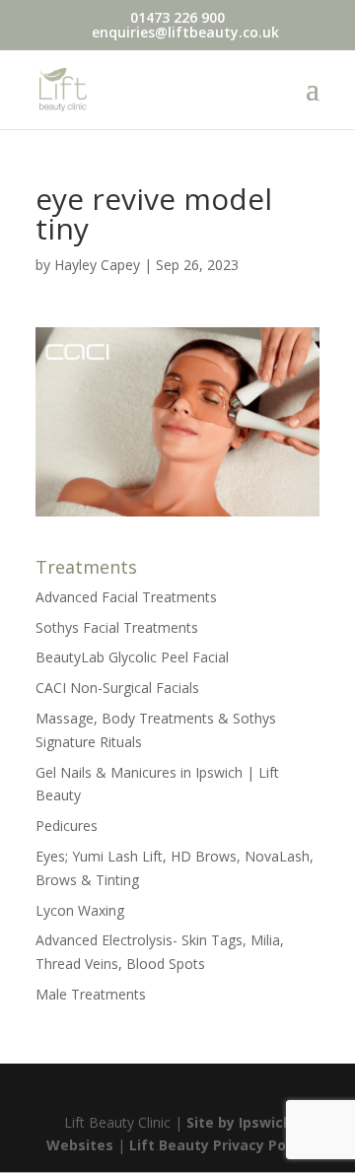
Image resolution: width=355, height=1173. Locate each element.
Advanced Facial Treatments (126, 596)
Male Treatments (91, 994)
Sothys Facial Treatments (117, 627)
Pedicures (67, 825)
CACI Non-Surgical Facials (117, 687)
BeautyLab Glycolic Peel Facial (132, 657)
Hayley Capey (97, 264)
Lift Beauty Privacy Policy (219, 1145)
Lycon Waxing (80, 910)
